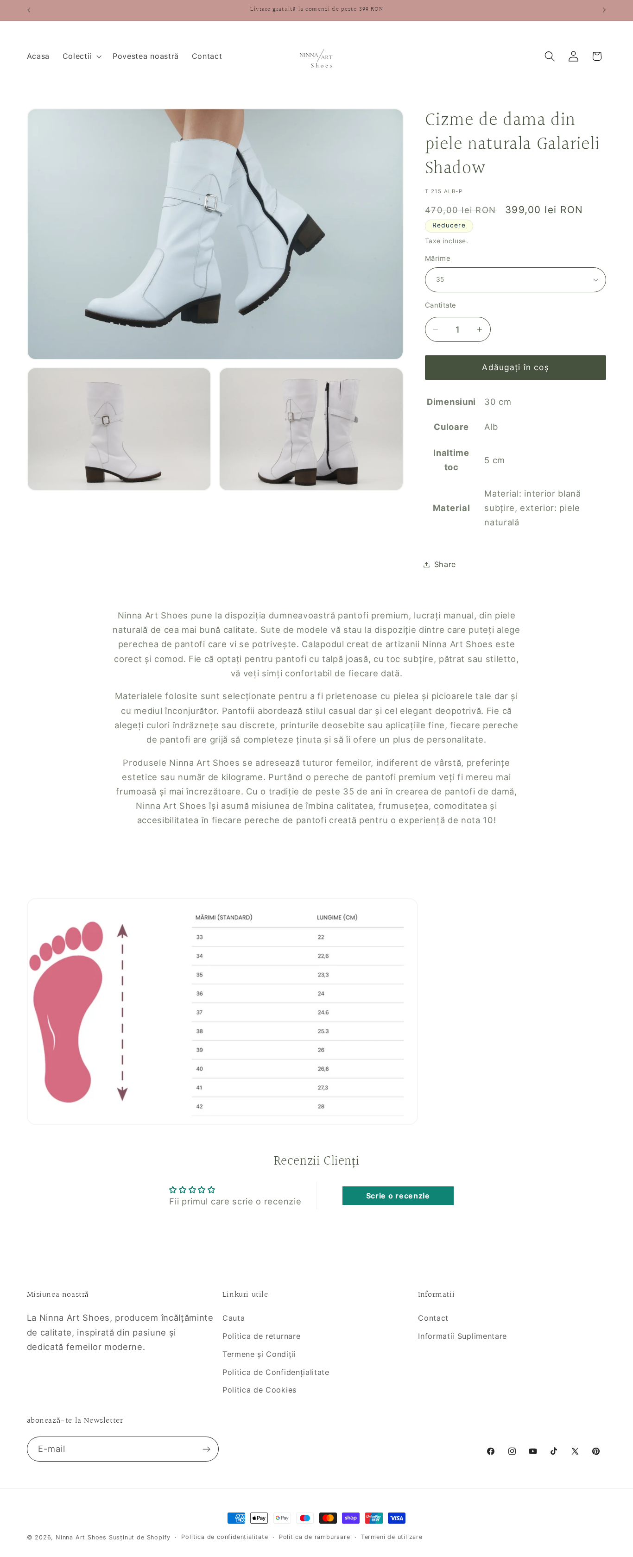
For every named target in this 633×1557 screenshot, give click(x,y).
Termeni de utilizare (392, 1536)
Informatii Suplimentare (462, 1336)
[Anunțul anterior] (29, 10)
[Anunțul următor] (604, 10)
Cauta (233, 1318)
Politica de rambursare (314, 1536)
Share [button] (445, 564)
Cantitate (440, 305)
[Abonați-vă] (206, 1449)
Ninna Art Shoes (82, 1537)
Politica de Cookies (259, 1389)
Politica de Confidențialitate (275, 1372)
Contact (433, 1318)
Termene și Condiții (259, 1354)
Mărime (438, 258)
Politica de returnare (261, 1336)
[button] (81, 56)
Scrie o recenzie (398, 1195)
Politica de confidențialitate (224, 1536)
